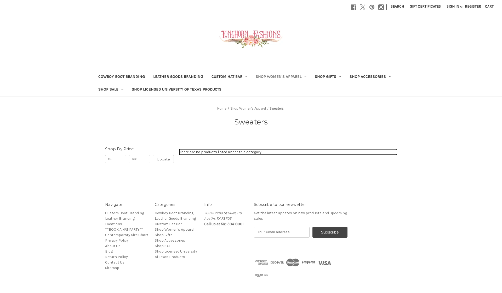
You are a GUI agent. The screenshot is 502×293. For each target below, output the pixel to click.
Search (397, 6)
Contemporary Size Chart (126, 235)
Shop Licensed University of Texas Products (176, 89)
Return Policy (116, 257)
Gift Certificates (425, 6)
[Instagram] (381, 7)
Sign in (453, 6)
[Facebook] (353, 7)
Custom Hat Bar (227, 76)
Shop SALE (108, 89)
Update (163, 159)
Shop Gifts (325, 76)
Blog (109, 251)
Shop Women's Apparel (278, 76)
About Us (113, 246)
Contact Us (114, 262)
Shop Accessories (368, 76)
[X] (363, 7)
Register (473, 6)
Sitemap (112, 268)
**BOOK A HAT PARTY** (124, 229)
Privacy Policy (117, 240)
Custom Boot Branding (124, 213)
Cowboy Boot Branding (121, 76)
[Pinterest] (372, 7)
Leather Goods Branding (178, 76)
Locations (113, 224)
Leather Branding (120, 218)
